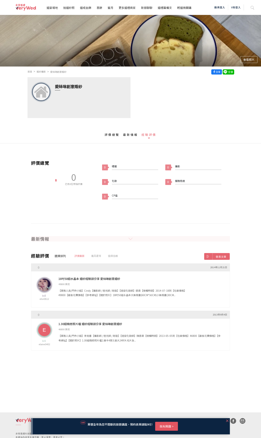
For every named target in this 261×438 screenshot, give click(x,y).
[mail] (240, 421)
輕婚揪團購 (184, 8)
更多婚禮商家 (127, 8)
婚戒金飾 (85, 8)
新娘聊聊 (146, 8)
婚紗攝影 (41, 71)
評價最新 (80, 255)
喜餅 (99, 8)
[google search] (252, 7)
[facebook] (231, 421)
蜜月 (110, 8)
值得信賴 (113, 255)
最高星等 (96, 255)
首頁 (30, 71)
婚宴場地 (52, 8)
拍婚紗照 (69, 8)
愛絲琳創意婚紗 (58, 71)
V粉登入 (236, 7)
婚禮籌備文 (165, 8)
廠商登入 (219, 7)
